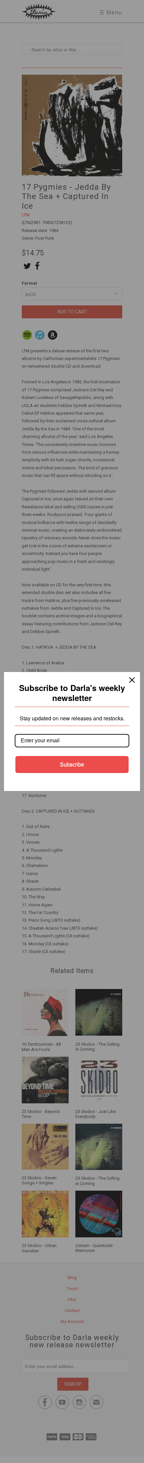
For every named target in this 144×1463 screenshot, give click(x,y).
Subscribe (72, 764)
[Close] (132, 680)
